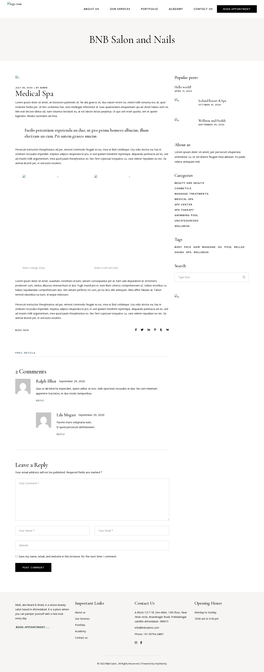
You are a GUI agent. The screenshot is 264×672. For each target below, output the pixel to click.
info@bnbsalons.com (147, 627)
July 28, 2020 (24, 87)
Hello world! (183, 87)
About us (80, 612)
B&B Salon (111, 663)
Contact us (81, 637)
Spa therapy (184, 209)
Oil (220, 247)
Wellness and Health (212, 121)
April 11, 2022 (183, 91)
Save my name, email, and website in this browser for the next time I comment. (68, 556)
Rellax (239, 247)
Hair (196, 247)
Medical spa (184, 199)
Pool (228, 247)
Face (26, 330)
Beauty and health (189, 182)
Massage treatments (192, 193)
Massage (209, 247)
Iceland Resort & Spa (212, 101)
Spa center (183, 204)
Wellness (182, 226)
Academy (80, 631)
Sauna (179, 252)
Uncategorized (187, 220)
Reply (40, 400)
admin (43, 87)
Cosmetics (183, 188)
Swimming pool (186, 215)
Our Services (82, 618)
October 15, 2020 (209, 104)
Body (18, 330)
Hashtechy (161, 663)
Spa (188, 252)
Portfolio (80, 625)
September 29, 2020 (72, 381)
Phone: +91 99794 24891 (149, 634)
